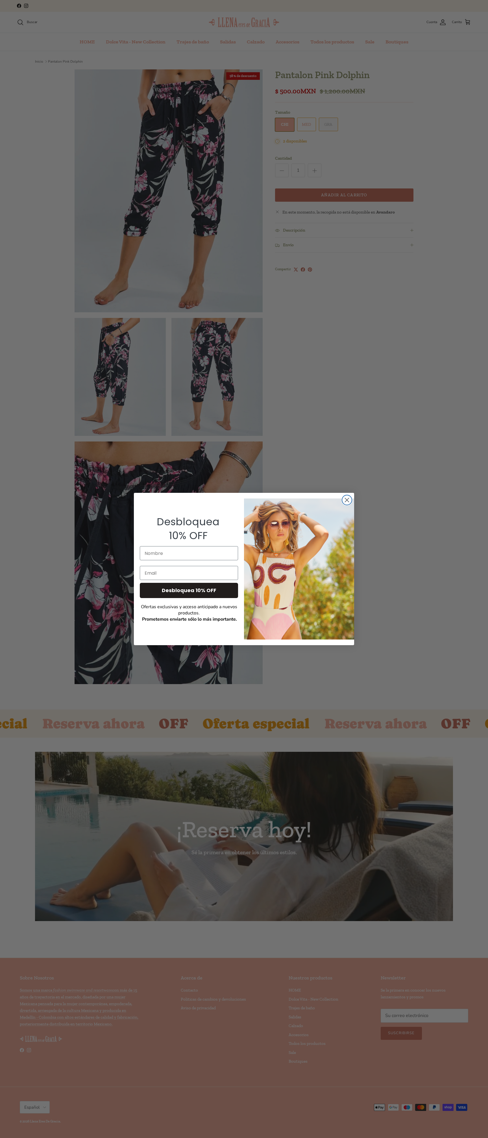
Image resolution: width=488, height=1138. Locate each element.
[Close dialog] (347, 500)
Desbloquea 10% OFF (189, 590)
